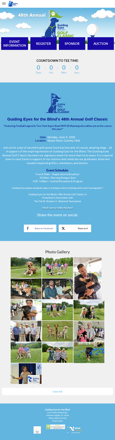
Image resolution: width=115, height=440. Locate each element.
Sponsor (72, 44)
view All (57, 391)
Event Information (14, 43)
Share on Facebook (44, 228)
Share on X (83, 228)
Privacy (37, 431)
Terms (37, 432)
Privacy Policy (57, 421)
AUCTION (101, 44)
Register (43, 44)
